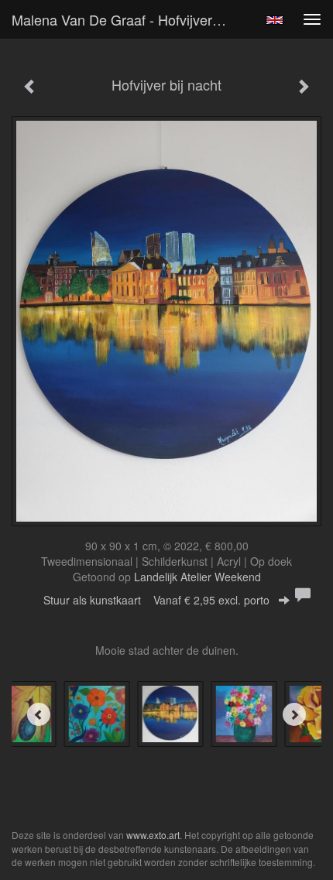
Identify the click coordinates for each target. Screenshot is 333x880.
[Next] (294, 714)
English (274, 20)
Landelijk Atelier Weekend (197, 576)
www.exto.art (153, 834)
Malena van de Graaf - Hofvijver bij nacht (127, 19)
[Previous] (38, 714)
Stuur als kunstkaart (156, 600)
